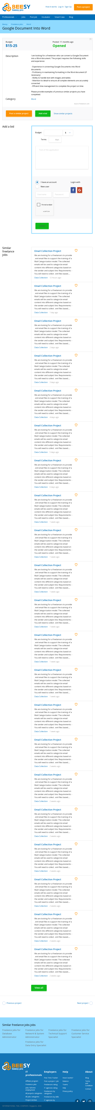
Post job (33, 17)
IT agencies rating (50, 1088)
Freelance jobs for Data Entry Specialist (35, 1043)
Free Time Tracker (51, 1078)
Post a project (83, 7)
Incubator (46, 17)
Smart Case (60, 17)
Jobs (23, 17)
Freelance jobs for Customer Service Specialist (80, 1033)
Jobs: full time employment (30, 1089)
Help (64, 1088)
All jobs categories (32, 1097)
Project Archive (31, 1100)
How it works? (68, 1078)
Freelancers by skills (51, 1097)
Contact (88, 1089)
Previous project (14, 1003)
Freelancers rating (50, 1084)
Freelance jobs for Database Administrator (11, 1033)
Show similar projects (63, 113)
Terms (43, 139)
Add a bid (43, 113)
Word (29, 24)
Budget (38, 132)
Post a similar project (18, 113)
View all (39, 987)
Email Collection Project (47, 251)
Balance (66, 1081)
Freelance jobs (17, 24)
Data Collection (41, 277)
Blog (71, 17)
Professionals (8, 17)
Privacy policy (68, 1091)
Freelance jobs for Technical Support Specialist (57, 1033)
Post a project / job (51, 1081)
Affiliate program (31, 1081)
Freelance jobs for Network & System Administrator (34, 1033)
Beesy (4, 24)
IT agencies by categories (49, 1101)
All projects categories (33, 1093)
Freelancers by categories (49, 1092)
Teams (65, 1084)
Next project (82, 1003)
